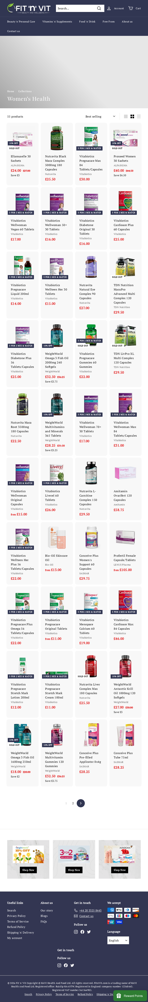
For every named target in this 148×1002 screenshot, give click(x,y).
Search (11, 910)
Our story (47, 910)
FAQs (44, 921)
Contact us (13, 31)
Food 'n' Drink (87, 21)
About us (127, 21)
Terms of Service (18, 921)
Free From (109, 21)
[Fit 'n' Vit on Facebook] (82, 931)
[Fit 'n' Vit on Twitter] (89, 931)
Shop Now (28, 870)
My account (14, 938)
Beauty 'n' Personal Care (21, 21)
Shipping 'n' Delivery (20, 932)
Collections (25, 91)
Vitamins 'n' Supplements (57, 21)
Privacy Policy (16, 916)
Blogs (44, 916)
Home (10, 91)
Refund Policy (16, 927)
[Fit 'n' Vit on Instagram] (76, 931)
